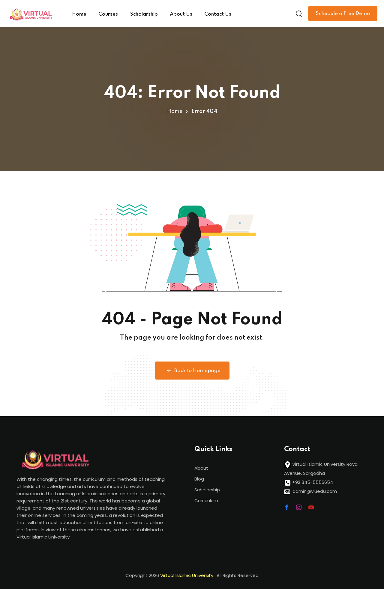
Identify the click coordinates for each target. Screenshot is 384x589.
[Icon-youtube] (311, 507)
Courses (108, 14)
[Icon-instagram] (298, 507)
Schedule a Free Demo (343, 13)
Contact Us (217, 14)
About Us (181, 14)
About (201, 468)
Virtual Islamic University (187, 575)
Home (79, 14)
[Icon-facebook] (286, 507)
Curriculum (206, 500)
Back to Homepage (197, 370)
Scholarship (144, 14)
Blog (199, 479)
